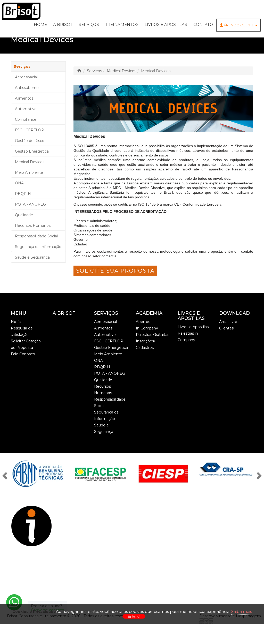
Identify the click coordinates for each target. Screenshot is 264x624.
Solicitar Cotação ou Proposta (26, 344)
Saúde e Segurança (32, 257)
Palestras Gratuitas (152, 334)
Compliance (25, 119)
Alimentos (24, 98)
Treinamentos (121, 24)
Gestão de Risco (29, 140)
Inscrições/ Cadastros (145, 344)
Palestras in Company (188, 336)
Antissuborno (27, 87)
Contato (203, 24)
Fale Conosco (23, 354)
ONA (19, 183)
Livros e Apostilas (166, 24)
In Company (147, 328)
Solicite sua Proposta (115, 271)
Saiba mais (241, 611)
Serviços (89, 24)
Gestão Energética (32, 151)
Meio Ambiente (29, 172)
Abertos (143, 321)
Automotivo (26, 109)
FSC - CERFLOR (29, 130)
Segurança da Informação (38, 246)
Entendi (134, 616)
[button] (6, 474)
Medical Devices (29, 162)
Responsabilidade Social (36, 236)
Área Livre (228, 321)
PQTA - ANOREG (30, 204)
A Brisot (62, 24)
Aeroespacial (26, 77)
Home (40, 24)
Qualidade (24, 215)
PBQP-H (23, 193)
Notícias (18, 321)
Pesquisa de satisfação (22, 331)
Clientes (226, 328)
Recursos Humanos (33, 225)
